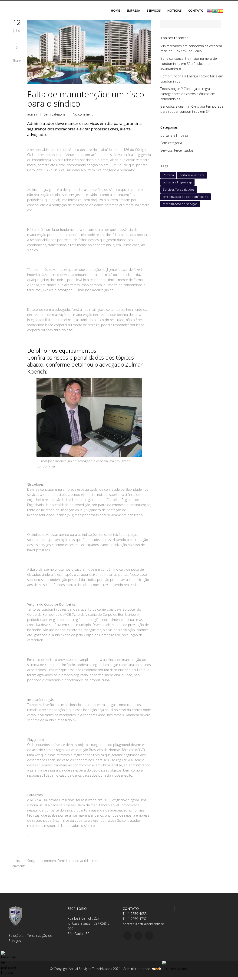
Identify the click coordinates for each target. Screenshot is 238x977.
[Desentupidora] (175, 969)
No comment (83, 114)
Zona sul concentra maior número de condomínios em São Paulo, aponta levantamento (188, 63)
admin (32, 114)
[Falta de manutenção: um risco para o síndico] (89, 52)
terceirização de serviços (180, 204)
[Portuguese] (215, 10)
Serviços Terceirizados (177, 150)
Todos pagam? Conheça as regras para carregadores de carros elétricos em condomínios (189, 93)
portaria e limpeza (174, 135)
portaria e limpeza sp (177, 182)
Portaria (168, 175)
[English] (209, 10)
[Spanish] (220, 10)
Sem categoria (55, 114)
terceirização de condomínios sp (185, 197)
